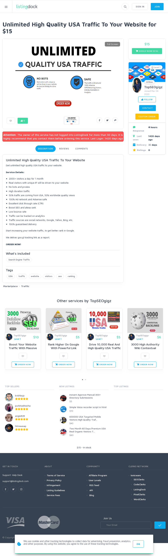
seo (60, 276)
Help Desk (17, 475)
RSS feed (94, 485)
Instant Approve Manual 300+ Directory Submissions (85, 396)
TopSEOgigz (153, 87)
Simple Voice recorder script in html (87, 407)
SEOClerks (139, 479)
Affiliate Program (98, 475)
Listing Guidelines (56, 490)
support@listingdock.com (15, 481)
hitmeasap (20, 426)
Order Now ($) (148, 51)
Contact (147, 108)
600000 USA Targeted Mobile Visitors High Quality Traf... (85, 418)
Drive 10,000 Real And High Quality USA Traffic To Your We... (104, 348)
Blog (91, 495)
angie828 (20, 415)
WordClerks (140, 499)
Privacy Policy (54, 480)
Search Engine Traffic (19, 259)
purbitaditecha (23, 405)
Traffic (25, 286)
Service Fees (53, 495)
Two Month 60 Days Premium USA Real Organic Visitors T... (87, 430)
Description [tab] (45, 148)
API (91, 490)
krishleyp (19, 395)
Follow (148, 99)
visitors (48, 276)
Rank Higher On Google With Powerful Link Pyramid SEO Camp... (63, 348)
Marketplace (10, 286)
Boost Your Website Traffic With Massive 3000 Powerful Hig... (23, 348)
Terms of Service (56, 475)
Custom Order (147, 116)
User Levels (95, 480)
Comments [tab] (81, 148)
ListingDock (140, 489)
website (35, 276)
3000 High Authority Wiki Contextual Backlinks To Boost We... (145, 348)
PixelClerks (139, 494)
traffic (22, 276)
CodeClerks (140, 484)
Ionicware (136, 475)
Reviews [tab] (64, 148)
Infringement (53, 485)
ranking (71, 276)
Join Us (107, 518)
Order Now (24, 364)
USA (11, 276)
